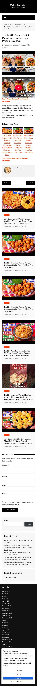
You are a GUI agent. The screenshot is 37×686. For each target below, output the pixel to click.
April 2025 (5, 630)
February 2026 (6, 606)
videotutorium (8, 45)
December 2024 (7, 639)
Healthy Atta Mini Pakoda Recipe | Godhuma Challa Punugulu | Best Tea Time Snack (18, 265)
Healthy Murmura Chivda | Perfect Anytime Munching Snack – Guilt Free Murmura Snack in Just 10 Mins (18, 397)
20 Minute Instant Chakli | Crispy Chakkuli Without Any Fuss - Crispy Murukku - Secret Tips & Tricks (7, 145)
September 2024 (7, 647)
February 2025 (6, 635)
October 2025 (6, 615)
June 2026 (5, 596)
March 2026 (5, 603)
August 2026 (6, 591)
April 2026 (5, 601)
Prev (7, 183)
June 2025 (5, 625)
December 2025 (7, 611)
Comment (5, 465)
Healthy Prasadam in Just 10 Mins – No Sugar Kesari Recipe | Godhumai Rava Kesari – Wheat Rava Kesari (18, 353)
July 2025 (5, 623)
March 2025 (5, 632)
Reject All (18, 674)
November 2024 (7, 642)
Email (4, 485)
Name (4, 476)
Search (6, 520)
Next (29, 183)
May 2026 (5, 598)
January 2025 (6, 637)
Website (4, 493)
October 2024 (6, 644)
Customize (18, 670)
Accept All (18, 678)
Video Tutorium (18, 5)
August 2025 (6, 620)
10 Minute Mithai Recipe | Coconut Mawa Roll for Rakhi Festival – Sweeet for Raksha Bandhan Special (18, 441)
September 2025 (7, 618)
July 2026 (5, 594)
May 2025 (5, 627)
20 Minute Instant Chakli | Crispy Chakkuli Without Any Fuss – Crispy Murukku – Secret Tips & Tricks (18, 221)
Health (5, 47)
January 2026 (6, 608)
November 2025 (7, 613)
